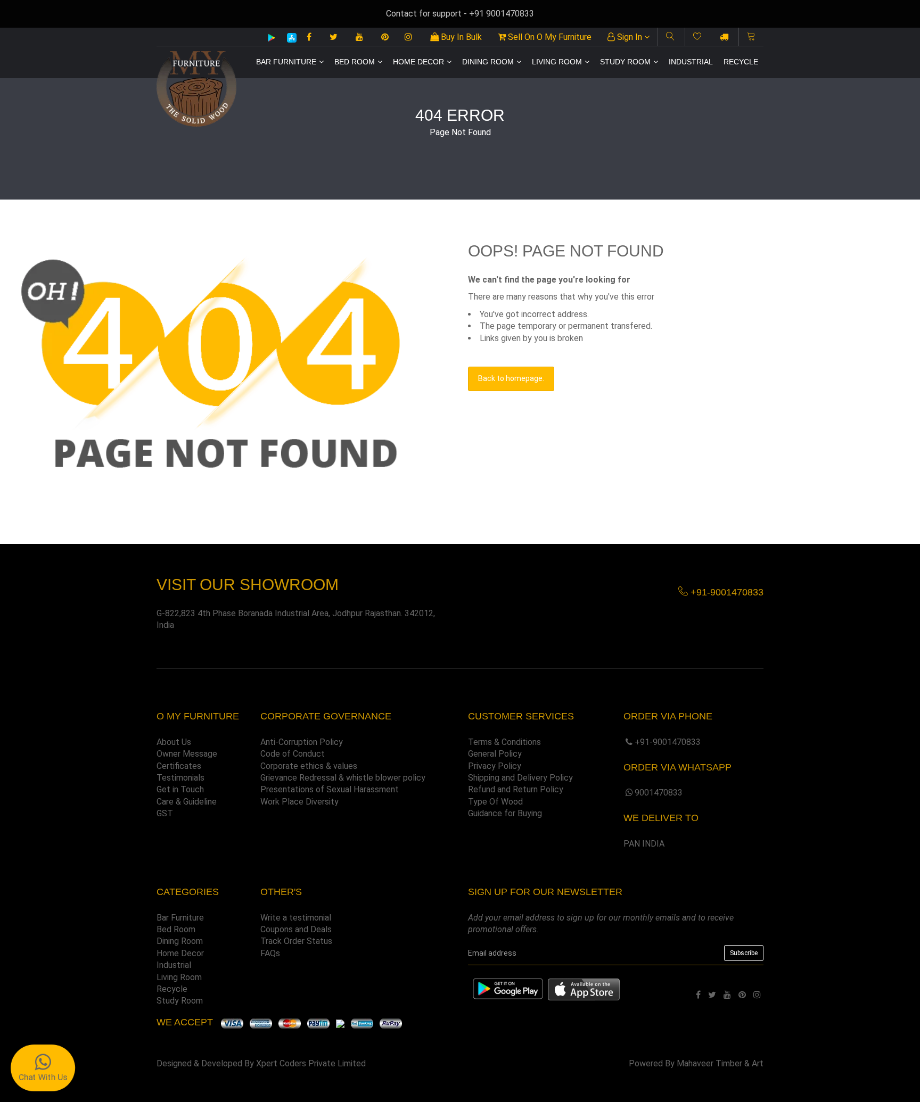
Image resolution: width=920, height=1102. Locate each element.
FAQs (270, 953)
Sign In (629, 37)
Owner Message (187, 754)
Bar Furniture (286, 61)
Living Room (557, 61)
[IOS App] (288, 37)
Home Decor (418, 61)
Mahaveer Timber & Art (720, 1063)
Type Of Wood (495, 802)
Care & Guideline (187, 802)
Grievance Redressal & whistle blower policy (342, 778)
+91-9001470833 (668, 742)
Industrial (691, 61)
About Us (174, 742)
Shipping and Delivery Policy (520, 778)
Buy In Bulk (460, 37)
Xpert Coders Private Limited (311, 1063)
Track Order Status (296, 941)
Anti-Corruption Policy (301, 742)
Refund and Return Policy (515, 789)
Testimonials (180, 778)
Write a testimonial (295, 918)
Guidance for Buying (505, 813)
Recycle (741, 61)
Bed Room (354, 61)
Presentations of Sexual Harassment (329, 789)
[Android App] (271, 37)
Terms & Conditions (504, 742)
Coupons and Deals (296, 929)
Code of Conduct (292, 754)
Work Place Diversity (299, 802)
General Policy (495, 754)
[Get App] (584, 989)
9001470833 (659, 793)
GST (165, 813)
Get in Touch (180, 789)
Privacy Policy (494, 766)
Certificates (179, 766)
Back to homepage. (511, 378)
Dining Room (488, 61)
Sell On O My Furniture (549, 37)
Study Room (625, 61)
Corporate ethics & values (308, 766)
